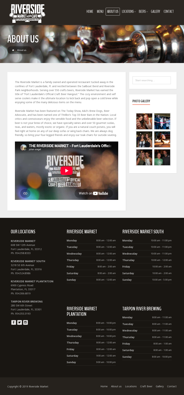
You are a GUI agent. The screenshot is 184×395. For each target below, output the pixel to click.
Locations (128, 11)
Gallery (155, 11)
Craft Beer (146, 386)
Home (90, 11)
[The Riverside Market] (27, 12)
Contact (169, 11)
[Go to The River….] (13, 50)
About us (112, 11)
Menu (100, 11)
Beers (142, 11)
